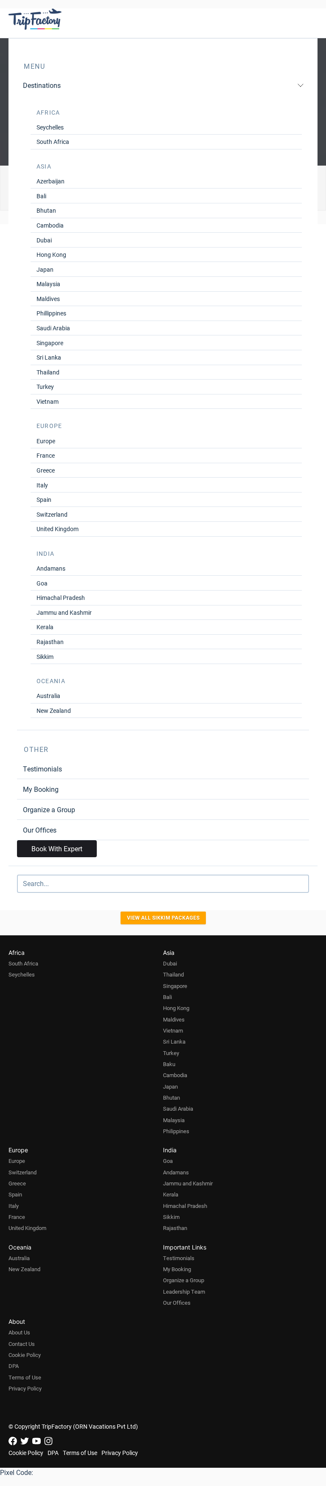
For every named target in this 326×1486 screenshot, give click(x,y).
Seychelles (50, 127)
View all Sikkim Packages (163, 918)
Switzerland (52, 514)
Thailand (48, 372)
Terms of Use (24, 1377)
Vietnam (48, 401)
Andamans (51, 568)
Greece (46, 470)
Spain (44, 499)
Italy (42, 485)
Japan (45, 269)
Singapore (50, 343)
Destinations (42, 85)
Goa (42, 583)
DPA (13, 1366)
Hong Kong (51, 254)
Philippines (176, 1131)
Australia (48, 696)
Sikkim (45, 657)
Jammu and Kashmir (64, 612)
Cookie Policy (24, 1355)
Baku (169, 1064)
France (46, 455)
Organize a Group (49, 809)
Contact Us (21, 1344)
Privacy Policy (25, 1388)
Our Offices (39, 829)
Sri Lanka (49, 357)
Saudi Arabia (53, 328)
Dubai (44, 240)
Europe (46, 441)
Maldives (48, 299)
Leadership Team (184, 1291)
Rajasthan (50, 642)
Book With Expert (56, 848)
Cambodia (50, 225)
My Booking (41, 789)
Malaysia (48, 284)
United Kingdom (58, 529)
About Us (19, 1332)
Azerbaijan (51, 181)
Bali (41, 196)
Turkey (45, 387)
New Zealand (54, 710)
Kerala (45, 627)
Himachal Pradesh (61, 598)
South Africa (53, 142)
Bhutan (46, 210)
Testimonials (42, 768)
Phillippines (51, 313)
